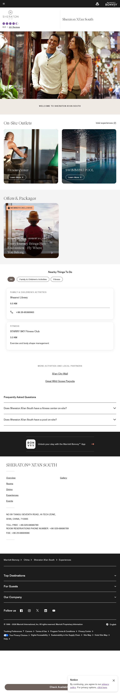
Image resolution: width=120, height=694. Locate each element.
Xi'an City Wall (60, 373)
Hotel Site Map (101, 635)
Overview (10, 478)
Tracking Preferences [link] (13, 631)
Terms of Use (41, 631)
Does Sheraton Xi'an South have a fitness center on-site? (35, 408)
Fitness (56, 279)
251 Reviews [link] (14, 27)
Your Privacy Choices (18, 635)
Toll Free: (22, 525)
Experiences (12, 495)
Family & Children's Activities (33, 279)
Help (6, 639)
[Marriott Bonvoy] (110, 4)
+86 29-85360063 (25, 312)
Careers (28, 631)
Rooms (9, 483)
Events (9, 501)
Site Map (87, 635)
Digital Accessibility (39, 635)
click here (102, 687)
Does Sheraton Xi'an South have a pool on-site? (30, 419)
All (11, 279)
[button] (97, 3)
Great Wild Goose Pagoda (60, 381)
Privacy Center (84, 631)
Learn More (16, 177)
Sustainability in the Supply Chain (65, 635)
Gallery (63, 478)
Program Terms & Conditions (62, 631)
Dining (9, 489)
